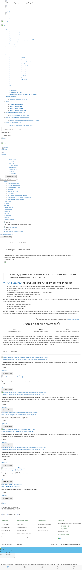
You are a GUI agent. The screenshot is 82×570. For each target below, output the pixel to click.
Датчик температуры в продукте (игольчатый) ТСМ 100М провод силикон (24, 359)
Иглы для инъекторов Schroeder (18, 73)
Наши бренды (6, 530)
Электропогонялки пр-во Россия (18, 99)
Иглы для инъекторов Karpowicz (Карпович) (21, 65)
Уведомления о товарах (24, 534)
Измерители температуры (16, 32)
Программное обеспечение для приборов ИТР (22, 40)
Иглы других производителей (17, 81)
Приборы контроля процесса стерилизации (19, 197)
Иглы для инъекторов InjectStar (18, 63)
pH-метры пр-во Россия (16, 92)
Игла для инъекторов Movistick (11, 486)
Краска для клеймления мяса (16, 199)
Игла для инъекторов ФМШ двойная (13, 470)
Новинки (4, 23)
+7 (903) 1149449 (63, 529)
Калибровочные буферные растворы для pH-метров (23, 94)
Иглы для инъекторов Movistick (18, 67)
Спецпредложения (12, 23)
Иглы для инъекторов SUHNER (18, 75)
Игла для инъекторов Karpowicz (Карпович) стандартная (19, 415)
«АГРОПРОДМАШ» (12, 283)
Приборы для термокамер (16, 38)
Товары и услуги (22, 520)
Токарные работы (13, 165)
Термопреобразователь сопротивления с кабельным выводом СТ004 (23, 449)
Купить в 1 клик (7, 373)
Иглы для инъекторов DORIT (17, 57)
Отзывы (4, 534)
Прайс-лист (20, 524)
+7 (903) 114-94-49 (20, 11)
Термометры (11, 193)
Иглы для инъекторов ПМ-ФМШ (18, 79)
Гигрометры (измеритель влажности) (18, 195)
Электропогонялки (13, 191)
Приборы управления (14, 183)
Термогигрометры (14, 44)
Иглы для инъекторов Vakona (17, 77)
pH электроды (13, 90)
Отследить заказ (43, 530)
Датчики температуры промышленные (20, 52)
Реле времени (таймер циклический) (19, 42)
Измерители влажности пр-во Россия (19, 115)
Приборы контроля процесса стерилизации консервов (24, 120)
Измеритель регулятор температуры (19, 36)
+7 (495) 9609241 (63, 526)
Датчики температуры (14, 185)
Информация (12, 173)
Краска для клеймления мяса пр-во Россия (21, 125)
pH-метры (10, 189)
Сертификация (13, 167)
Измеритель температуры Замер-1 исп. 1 (14, 378)
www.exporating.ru (73, 319)
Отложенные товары (23, 537)
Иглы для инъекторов (14, 187)
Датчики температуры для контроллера (20, 48)
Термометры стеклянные (16, 108)
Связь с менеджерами (44, 524)
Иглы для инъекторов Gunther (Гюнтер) (20, 61)
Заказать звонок (11, 176)
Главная (6, 243)
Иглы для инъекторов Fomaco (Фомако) (20, 59)
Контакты (11, 163)
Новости (11, 171)
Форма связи (42, 527)
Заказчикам (42, 520)
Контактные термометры (16, 104)
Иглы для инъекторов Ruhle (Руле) (19, 71)
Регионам (11, 161)
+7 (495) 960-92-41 (10, 11)
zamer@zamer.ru (10, 18)
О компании (12, 159)
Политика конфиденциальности (70, 544)
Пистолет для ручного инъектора (19, 83)
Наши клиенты (13, 169)
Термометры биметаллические (18, 110)
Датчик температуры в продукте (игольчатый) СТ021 (18, 431)
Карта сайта (54, 544)
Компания (5, 520)
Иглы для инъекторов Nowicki (18, 69)
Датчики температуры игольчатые (19, 50)
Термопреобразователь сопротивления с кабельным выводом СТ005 (23, 394)
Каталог (4, 27)
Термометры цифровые (16, 106)
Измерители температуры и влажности (20, 34)
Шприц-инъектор (14, 85)
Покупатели (7, 211)
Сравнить (4, 370)
